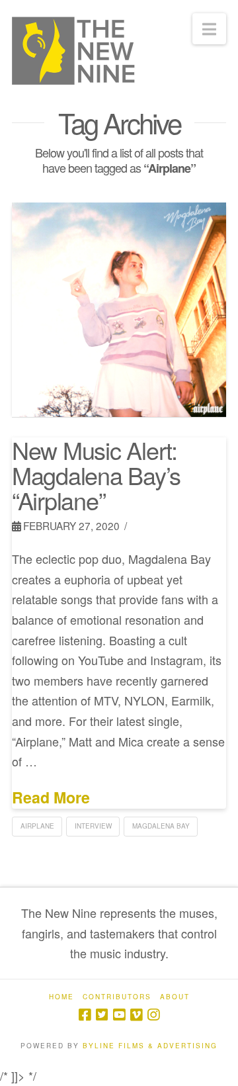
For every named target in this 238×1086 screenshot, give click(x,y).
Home (61, 997)
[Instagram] (153, 1015)
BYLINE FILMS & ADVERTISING (150, 1045)
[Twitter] (102, 1015)
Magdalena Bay (161, 826)
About (175, 997)
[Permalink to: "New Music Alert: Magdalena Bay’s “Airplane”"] (119, 310)
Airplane (37, 826)
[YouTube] (119, 1015)
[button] (209, 28)
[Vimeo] (136, 1015)
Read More (51, 797)
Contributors (117, 997)
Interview (93, 826)
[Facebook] (85, 1015)
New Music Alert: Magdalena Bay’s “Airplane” (96, 475)
